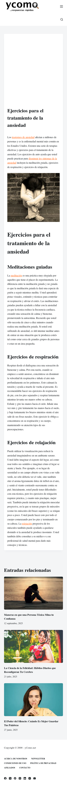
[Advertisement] (33, 72)
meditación (16, 275)
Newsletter (38, 758)
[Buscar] (61, 19)
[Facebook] (5, 778)
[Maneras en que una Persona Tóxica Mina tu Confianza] (33, 593)
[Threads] (20, 778)
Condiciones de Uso (15, 763)
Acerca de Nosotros (15, 758)
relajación (27, 523)
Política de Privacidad (43, 763)
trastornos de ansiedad (23, 137)
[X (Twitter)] (10, 778)
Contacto (24, 767)
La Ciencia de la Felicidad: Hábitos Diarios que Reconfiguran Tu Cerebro (30, 670)
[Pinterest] (15, 778)
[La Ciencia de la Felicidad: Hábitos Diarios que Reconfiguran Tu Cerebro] (33, 646)
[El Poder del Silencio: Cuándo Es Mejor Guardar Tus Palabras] (33, 699)
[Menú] (61, 6)
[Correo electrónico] (34, 778)
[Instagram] (29, 778)
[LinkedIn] (25, 778)
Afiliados (9, 767)
